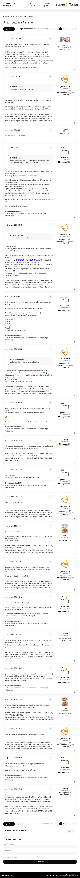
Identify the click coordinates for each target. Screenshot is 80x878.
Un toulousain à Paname (18, 22)
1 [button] (57, 29)
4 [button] (66, 29)
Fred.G (65, 536)
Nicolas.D (64, 439)
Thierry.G (65, 129)
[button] (51, 29)
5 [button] (68, 29)
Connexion (7, 839)
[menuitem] (11, 4)
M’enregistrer (17, 839)
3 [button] (63, 29)
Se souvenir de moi (11, 857)
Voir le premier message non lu (27, 29)
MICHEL (65, 45)
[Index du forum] (67, 4)
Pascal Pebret (65, 86)
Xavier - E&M (64, 157)
